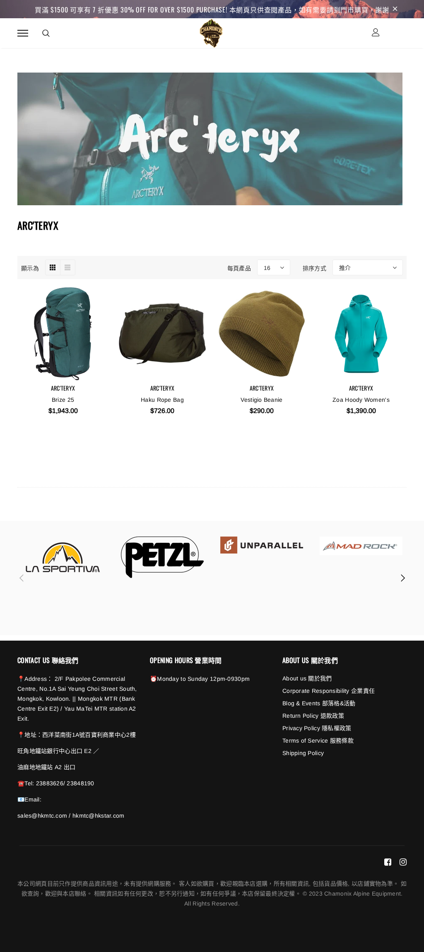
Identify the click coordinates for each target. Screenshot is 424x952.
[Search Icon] (46, 33)
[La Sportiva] (62, 557)
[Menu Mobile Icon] (22, 33)
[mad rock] (361, 546)
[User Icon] (376, 33)
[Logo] (211, 32)
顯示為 (30, 267)
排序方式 (314, 267)
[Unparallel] (261, 545)
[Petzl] (162, 557)
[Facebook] (387, 861)
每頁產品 (239, 267)
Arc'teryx (63, 388)
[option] (63, 557)
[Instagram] (403, 861)
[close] (395, 9)
